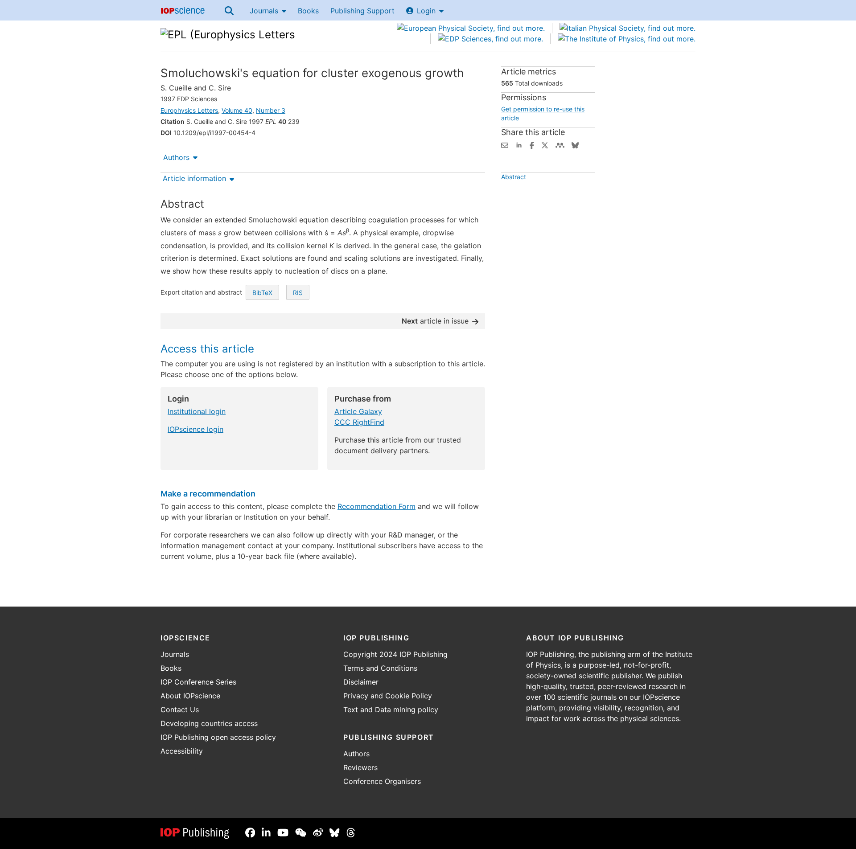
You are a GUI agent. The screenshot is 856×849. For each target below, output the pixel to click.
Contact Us (179, 709)
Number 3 (270, 110)
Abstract (513, 176)
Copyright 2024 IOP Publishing (395, 654)
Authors (176, 157)
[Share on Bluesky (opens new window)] (575, 144)
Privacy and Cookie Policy (387, 695)
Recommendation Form (376, 506)
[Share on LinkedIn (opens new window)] (519, 144)
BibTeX (262, 292)
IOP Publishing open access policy (218, 737)
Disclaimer (361, 681)
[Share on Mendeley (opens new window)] (560, 144)
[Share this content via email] (504, 144)
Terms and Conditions (380, 668)
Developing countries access (209, 723)
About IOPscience (190, 695)
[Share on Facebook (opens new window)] (532, 144)
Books (308, 10)
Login (426, 10)
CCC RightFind (359, 422)
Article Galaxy (358, 411)
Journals (264, 10)
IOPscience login (195, 429)
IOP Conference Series (198, 681)
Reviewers (360, 767)
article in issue (435, 320)
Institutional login (197, 411)
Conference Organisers (382, 781)
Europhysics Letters (189, 110)
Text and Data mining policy (390, 709)
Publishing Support (362, 10)
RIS (298, 292)
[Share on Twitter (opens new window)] (544, 144)
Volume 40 (237, 110)
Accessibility (181, 750)
